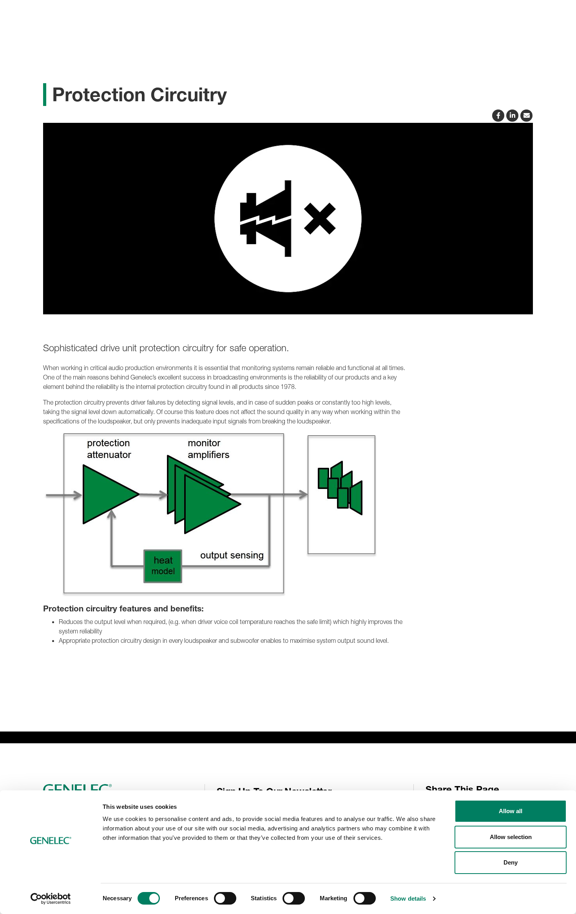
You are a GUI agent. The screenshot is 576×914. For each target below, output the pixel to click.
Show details (408, 898)
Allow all (510, 811)
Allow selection (511, 837)
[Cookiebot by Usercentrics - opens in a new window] (50, 899)
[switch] (225, 898)
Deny (511, 862)
